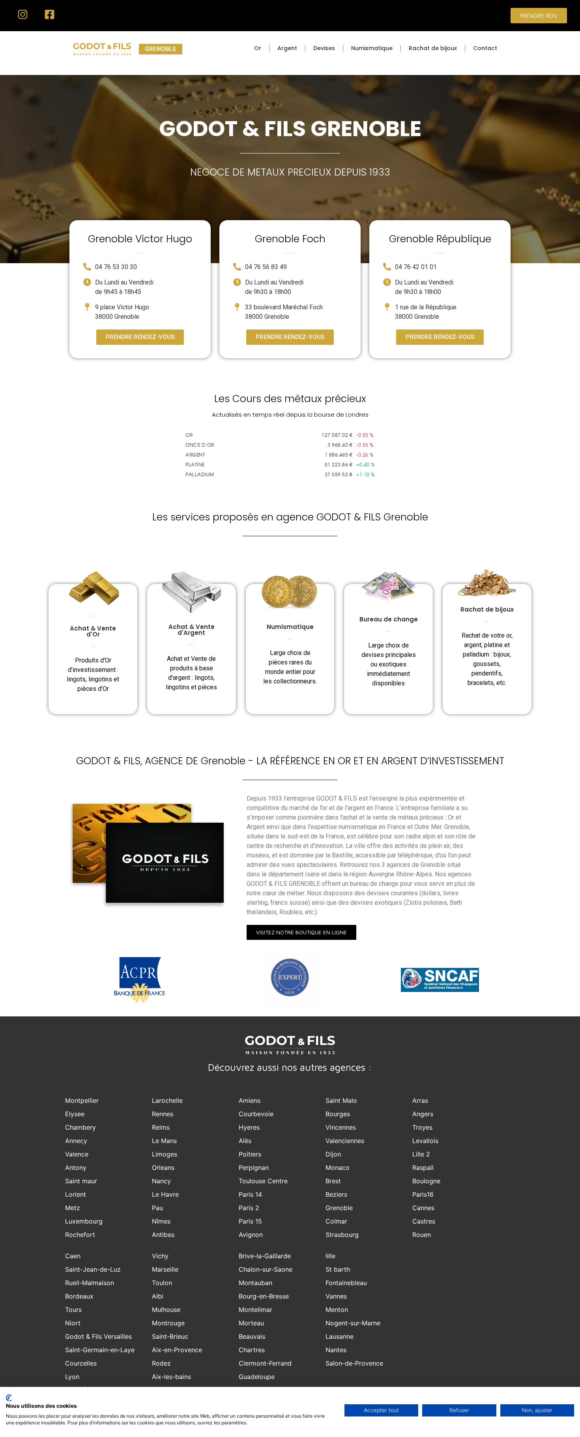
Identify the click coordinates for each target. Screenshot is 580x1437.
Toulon (162, 1283)
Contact (485, 48)
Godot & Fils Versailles (98, 1336)
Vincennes (341, 1127)
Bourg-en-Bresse (264, 1296)
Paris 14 (250, 1194)
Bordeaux (79, 1296)
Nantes (336, 1350)
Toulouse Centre (263, 1181)
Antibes (163, 1235)
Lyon (72, 1377)
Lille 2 (421, 1154)
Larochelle (167, 1100)
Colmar (336, 1221)
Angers (422, 1114)
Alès (245, 1141)
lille (330, 1256)
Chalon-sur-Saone (265, 1269)
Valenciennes (345, 1141)
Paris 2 (249, 1208)
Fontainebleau (346, 1283)
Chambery (80, 1127)
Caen (72, 1256)
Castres (423, 1221)
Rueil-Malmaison (89, 1283)
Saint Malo (341, 1100)
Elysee (74, 1114)
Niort (72, 1323)
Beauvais (252, 1336)
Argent (287, 48)
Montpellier (82, 1100)
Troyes (422, 1127)
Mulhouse (166, 1310)
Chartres (252, 1350)
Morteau (251, 1323)
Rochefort (80, 1235)
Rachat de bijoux (433, 48)
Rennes (162, 1114)
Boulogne (426, 1181)
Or (257, 48)
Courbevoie (256, 1114)
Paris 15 (250, 1221)
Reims (161, 1127)
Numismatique (372, 48)
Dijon (333, 1154)
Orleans (163, 1167)
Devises (324, 48)
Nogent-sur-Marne (353, 1323)
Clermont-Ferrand (265, 1363)
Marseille (165, 1269)
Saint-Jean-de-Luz (93, 1269)
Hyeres (249, 1127)
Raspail (423, 1167)
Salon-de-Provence (354, 1363)
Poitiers (250, 1154)
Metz (72, 1208)
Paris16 (423, 1194)
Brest (333, 1181)
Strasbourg (342, 1235)
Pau (157, 1208)
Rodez (161, 1363)
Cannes (423, 1208)
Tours (73, 1310)
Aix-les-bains (171, 1377)
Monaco (338, 1167)
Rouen (421, 1235)
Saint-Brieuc (170, 1336)
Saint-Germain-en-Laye (100, 1350)
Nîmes (161, 1221)
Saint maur (81, 1181)
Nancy (161, 1181)
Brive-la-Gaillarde (265, 1256)
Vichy (160, 1256)
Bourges (338, 1114)
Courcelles (81, 1363)
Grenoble (339, 1208)
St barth (338, 1269)
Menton (337, 1310)
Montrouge (168, 1323)
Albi (157, 1296)
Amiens (249, 1100)
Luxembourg (84, 1221)
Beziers (336, 1194)
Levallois (425, 1141)
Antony (75, 1167)
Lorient (75, 1194)
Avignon (251, 1235)
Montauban (255, 1283)
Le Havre (165, 1194)
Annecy (76, 1141)
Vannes (336, 1296)
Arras (420, 1100)
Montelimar (255, 1310)
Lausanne (340, 1336)
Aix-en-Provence (177, 1350)
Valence (76, 1154)
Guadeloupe (257, 1377)
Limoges (164, 1154)
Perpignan (254, 1167)
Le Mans (164, 1141)
